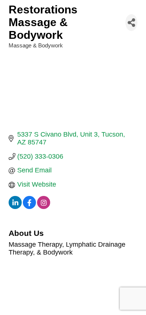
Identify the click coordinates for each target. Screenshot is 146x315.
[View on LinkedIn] (15, 206)
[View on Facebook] (29, 206)
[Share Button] (131, 22)
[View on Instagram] (43, 206)
